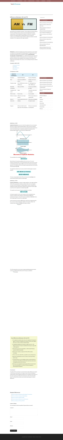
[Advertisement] (36, 8)
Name (11, 416)
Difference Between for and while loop (46, 42)
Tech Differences (15, 4)
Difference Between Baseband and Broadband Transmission (22, 394)
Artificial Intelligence (43, 95)
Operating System (43, 104)
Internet (41, 101)
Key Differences (16, 67)
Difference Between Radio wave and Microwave (20, 399)
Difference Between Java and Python (46, 80)
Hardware (41, 99)
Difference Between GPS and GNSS (46, 84)
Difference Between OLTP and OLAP (46, 22)
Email (11, 421)
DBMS (41, 97)
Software (41, 108)
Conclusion (15, 69)
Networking (42, 103)
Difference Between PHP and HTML (46, 82)
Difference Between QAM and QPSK (18, 397)
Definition (15, 66)
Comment (12, 407)
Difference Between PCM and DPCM (18, 400)
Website (11, 425)
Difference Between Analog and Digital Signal (19, 395)
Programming (42, 106)
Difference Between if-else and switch (46, 37)
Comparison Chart (17, 65)
